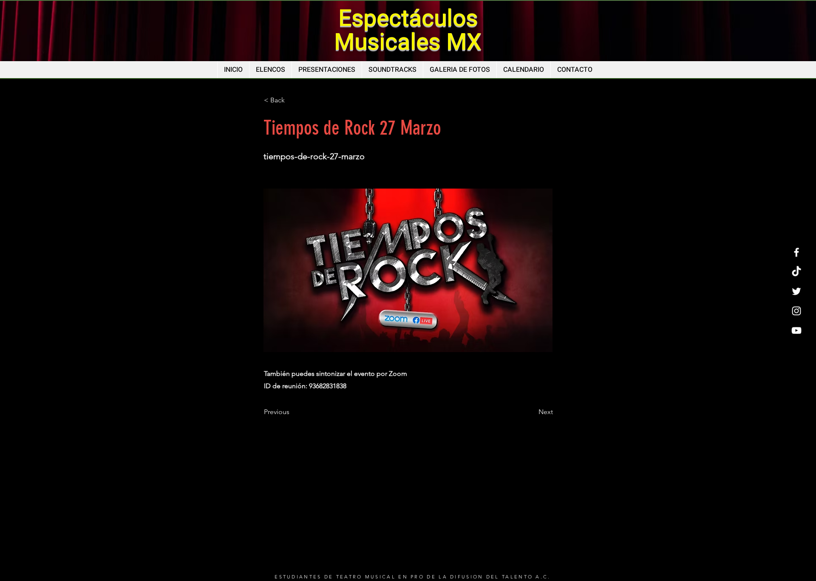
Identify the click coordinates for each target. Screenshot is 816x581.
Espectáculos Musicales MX (408, 30)
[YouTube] (796, 330)
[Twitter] (796, 291)
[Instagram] (796, 311)
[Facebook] (796, 252)
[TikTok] (796, 272)
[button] (292, 100)
